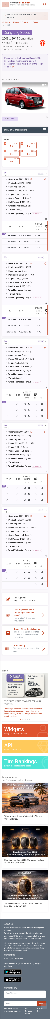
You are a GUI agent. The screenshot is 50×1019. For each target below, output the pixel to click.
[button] (25, 16)
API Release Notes (28, 1010)
